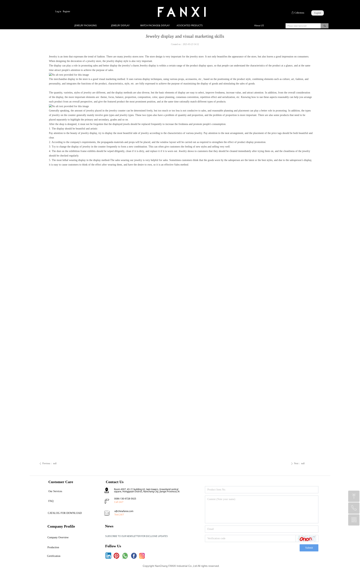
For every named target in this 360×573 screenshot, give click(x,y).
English (317, 13)
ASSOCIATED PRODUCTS (190, 25)
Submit (309, 547)
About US (259, 25)
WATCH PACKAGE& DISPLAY (155, 25)
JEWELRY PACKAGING (85, 25)
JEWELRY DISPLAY (120, 25)
